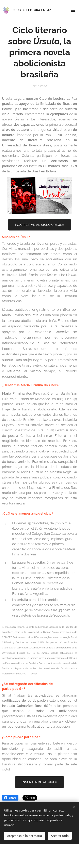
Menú (73, 10)
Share (12, 797)
